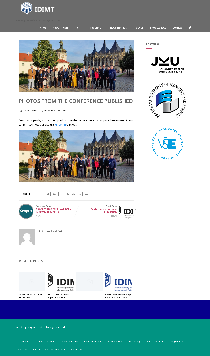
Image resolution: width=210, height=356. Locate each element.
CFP (79, 27)
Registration (118, 27)
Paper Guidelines (93, 341)
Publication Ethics (156, 341)
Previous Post (53, 209)
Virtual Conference (55, 349)
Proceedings (158, 27)
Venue (140, 27)
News (43, 27)
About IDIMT (60, 27)
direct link (61, 124)
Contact (178, 27)
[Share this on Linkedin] (60, 194)
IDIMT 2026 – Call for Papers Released (58, 296)
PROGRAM (96, 27)
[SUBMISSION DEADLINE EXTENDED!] (32, 290)
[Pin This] (54, 194)
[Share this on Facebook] (41, 194)
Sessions (23, 349)
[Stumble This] (67, 194)
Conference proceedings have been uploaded (118, 296)
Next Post (104, 209)
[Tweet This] (48, 194)
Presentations (114, 341)
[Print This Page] (86, 194)
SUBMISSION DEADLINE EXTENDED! (31, 296)
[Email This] (80, 194)
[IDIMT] (38, 17)
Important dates (70, 341)
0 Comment (50, 110)
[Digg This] (73, 194)
